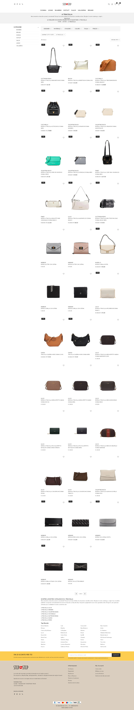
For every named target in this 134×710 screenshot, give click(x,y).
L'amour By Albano (46, 630)
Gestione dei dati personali (102, 676)
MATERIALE (57, 29)
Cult (62, 626)
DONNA (43, 10)
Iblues (82, 632)
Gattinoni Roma (65, 646)
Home (59, 21)
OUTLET (66, 10)
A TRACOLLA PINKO (46, 620)
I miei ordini (98, 669)
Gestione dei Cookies (73, 683)
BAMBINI (58, 10)
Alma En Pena (84, 646)
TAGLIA (86, 29)
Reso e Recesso (72, 676)
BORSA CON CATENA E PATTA (102, 537)
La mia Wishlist (99, 673)
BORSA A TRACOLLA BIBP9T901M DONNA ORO (80, 80)
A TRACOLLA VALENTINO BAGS (49, 612)
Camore (43, 642)
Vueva (42, 639)
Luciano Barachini (65, 644)
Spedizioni (71, 673)
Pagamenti (71, 671)
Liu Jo (42, 632)
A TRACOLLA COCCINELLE (48, 614)
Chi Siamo (70, 669)
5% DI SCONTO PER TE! (23, 655)
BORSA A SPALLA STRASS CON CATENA (51, 581)
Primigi (43, 628)
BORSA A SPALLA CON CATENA (49, 308)
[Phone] (22, 694)
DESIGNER (46, 29)
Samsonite (103, 646)
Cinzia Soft (83, 626)
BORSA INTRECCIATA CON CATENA (77, 537)
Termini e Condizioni (73, 678)
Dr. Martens (103, 630)
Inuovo (43, 646)
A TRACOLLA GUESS (46, 618)
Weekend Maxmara (105, 632)
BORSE (65, 21)
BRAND (91, 10)
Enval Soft (43, 635)
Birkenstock (64, 632)
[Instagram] (17, 694)
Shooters (83, 644)
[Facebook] (14, 694)
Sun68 (82, 635)
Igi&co (62, 637)
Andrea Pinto (64, 642)
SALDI (73, 10)
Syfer (71, 707)
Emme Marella (44, 626)
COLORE (77, 29)
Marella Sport (104, 635)
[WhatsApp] (20, 694)
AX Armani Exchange (106, 637)
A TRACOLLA (72, 21)
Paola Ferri (44, 637)
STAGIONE (68, 29)
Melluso (102, 644)
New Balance (84, 628)
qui (107, 658)
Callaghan (63, 630)
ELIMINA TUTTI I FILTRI (48, 34)
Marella (63, 628)
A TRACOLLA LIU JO (46, 607)
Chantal (83, 637)
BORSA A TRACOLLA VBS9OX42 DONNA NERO (80, 172)
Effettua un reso (99, 671)
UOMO (50, 10)
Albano (83, 630)
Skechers (43, 644)
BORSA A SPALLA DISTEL (101, 264)
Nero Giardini (103, 626)
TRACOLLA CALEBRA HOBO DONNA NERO (79, 354)
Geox (101, 639)
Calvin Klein (64, 635)
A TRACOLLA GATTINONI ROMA (49, 616)
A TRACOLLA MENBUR (47, 609)
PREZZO (95, 29)
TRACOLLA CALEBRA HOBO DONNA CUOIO (52, 354)
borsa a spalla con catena (49, 537)
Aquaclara (83, 642)
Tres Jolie (102, 642)
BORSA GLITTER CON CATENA (48, 264)
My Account (99, 666)
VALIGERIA (82, 10)
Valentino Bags (65, 639)
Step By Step (75, 602)
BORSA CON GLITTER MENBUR (76, 581)
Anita (101, 628)
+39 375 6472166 (18, 685)
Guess (82, 639)
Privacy (70, 680)
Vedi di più (67, 18)
